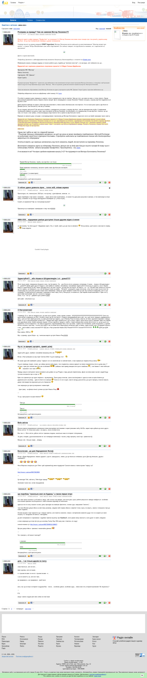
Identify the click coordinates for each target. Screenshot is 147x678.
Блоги (94, 641)
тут (60, 93)
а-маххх (42, 348)
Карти (58, 643)
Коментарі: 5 (22, 214)
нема (21, 547)
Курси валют (96, 639)
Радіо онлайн (125, 637)
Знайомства (119, 28)
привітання (53, 312)
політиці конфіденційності (98, 674)
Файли (22, 646)
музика (51, 190)
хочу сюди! (140, 28)
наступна (28, 609)
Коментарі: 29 (22, 488)
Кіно (93, 643)
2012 (29, 280)
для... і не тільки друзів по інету (32, 561)
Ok (142, 675)
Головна (13, 2)
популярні (16, 28)
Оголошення (24, 639)
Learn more (97, 676)
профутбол (48, 34)
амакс (37, 34)
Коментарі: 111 (22, 182)
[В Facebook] (32, 182)
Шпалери (23, 643)
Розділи (20, 2)
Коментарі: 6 (22, 273)
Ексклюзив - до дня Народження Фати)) (35, 451)
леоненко (42, 34)
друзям (47, 280)
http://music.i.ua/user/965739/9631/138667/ (43, 524)
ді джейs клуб (58, 348)
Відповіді (77, 646)
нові (10, 28)
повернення (53, 280)
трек (74, 348)
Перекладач (6, 641)
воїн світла (55, 425)
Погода (40, 639)
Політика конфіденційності (24, 656)
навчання (69, 348)
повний (108, 28)
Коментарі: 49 (22, 304)
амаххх (39, 222)
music (41, 453)
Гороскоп (59, 639)
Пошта (4, 636)
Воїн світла (23, 423)
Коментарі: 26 (22, 446)
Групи (94, 646)
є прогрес (23, 541)
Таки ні (22, 408)
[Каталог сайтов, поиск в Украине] (140, 654)
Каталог (77, 636)
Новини (76, 643)
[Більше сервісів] (34, 182)
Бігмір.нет (87, 59)
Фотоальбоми (78, 641)
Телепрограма (79, 639)
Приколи (40, 641)
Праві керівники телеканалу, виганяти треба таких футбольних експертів (43, 167)
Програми (59, 636)
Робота (22, 636)
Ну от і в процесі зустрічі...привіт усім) (35, 346)
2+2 (29, 34)
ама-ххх (32, 34)
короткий (102, 28)
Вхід (133, 2)
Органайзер (5, 646)
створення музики (66, 453)
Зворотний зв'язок (7, 656)
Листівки (41, 643)
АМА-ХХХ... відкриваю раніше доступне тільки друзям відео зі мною (48, 220)
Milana (125, 31)
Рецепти (40, 646)
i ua (41, 425)
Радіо (3, 648)
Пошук (40, 636)
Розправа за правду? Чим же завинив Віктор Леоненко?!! (43, 32)
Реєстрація (141, 2)
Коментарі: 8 (22, 341)
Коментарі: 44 (22, 602)
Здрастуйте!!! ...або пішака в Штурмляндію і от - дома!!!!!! (44, 278)
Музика (58, 646)
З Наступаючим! (25, 310)
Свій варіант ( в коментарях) (29, 173)
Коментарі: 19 (22, 417)
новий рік (47, 312)
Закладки (95, 636)
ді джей (52, 348)
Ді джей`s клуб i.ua (33, 190)
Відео (3, 643)
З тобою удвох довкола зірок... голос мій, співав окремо (43, 187)
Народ (22, 641)
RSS (3, 639)
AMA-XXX (7, 32)
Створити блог (40, 20)
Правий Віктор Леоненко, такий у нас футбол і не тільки (38, 162)
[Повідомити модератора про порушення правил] (109, 182)
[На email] (29, 182)
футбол (54, 34)
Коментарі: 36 (22, 556)
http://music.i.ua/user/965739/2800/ (29, 472)
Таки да (22, 403)
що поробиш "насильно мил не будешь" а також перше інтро (45, 494)
